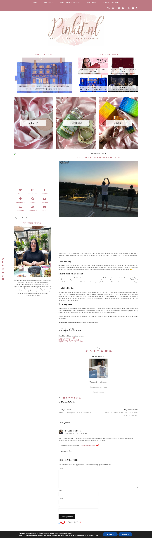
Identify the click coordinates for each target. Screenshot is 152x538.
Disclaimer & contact (70, 3)
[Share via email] (64, 398)
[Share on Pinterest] (72, 398)
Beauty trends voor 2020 (67, 338)
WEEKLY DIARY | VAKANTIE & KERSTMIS (75, 411)
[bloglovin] (126, 8)
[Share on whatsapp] (77, 398)
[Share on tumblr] (74, 398)
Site (60, 507)
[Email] (133, 8)
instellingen (93, 535)
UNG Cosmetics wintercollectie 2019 (71, 342)
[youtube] (123, 8)
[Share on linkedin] (79, 398)
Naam (60, 490)
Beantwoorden (66, 451)
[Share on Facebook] (67, 398)
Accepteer (110, 534)
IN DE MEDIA (91, 3)
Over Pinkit (48, 3)
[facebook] (115, 8)
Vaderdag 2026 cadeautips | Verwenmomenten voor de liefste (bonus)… (98, 387)
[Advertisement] (98, 234)
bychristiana (73, 430)
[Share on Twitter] (69, 398)
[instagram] (113, 8)
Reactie (62, 468)
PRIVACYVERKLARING (111, 3)
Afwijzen (125, 534)
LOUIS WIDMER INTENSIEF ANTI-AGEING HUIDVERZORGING (121, 412)
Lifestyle (64, 402)
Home (34, 3)
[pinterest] (119, 8)
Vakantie (71, 402)
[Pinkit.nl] (76, 24)
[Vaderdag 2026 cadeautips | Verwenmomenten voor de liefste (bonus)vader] (98, 368)
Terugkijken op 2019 (88, 445)
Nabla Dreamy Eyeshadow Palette (70, 340)
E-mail (61, 499)
